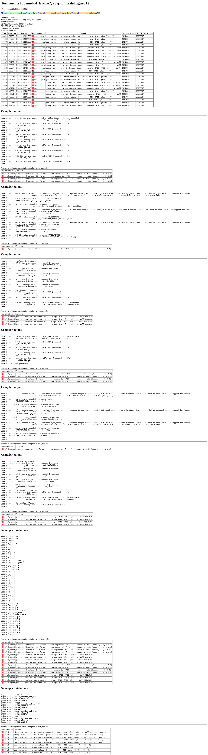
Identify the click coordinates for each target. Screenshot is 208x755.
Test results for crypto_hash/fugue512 (86, 13)
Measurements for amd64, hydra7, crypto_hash (19, 13)
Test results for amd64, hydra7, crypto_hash (54, 13)
